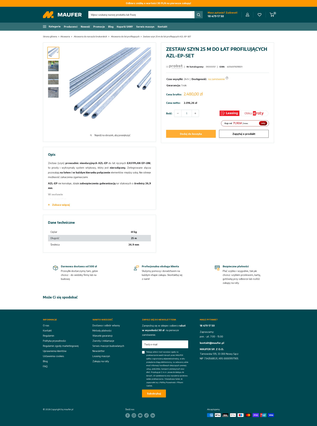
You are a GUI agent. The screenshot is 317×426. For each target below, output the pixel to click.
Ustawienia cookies (53, 356)
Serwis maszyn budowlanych (108, 345)
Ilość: (169, 113)
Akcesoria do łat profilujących (125, 36)
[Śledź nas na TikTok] (146, 415)
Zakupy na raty (100, 361)
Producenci (70, 26)
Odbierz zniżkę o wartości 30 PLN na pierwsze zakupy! (158, 3)
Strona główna (50, 36)
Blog (110, 26)
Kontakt (162, 26)
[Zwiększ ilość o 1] (195, 113)
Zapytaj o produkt (243, 133)
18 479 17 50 (216, 16)
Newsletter (98, 350)
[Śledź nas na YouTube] (140, 415)
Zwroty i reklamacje (103, 340)
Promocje (99, 26)
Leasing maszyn (101, 356)
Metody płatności (101, 330)
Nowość (85, 26)
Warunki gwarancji (102, 335)
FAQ (45, 366)
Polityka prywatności (54, 340)
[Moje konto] (247, 14)
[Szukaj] (198, 14)
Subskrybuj (154, 393)
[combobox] (141, 14)
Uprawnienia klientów (55, 350)
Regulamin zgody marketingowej (61, 345)
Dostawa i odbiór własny (106, 325)
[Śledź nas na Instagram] (134, 415)
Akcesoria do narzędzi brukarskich (90, 36)
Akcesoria (65, 36)
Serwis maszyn (145, 26)
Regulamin (48, 335)
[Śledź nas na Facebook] (127, 415)
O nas (46, 325)
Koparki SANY (125, 26)
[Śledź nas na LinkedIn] (152, 415)
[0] (272, 14)
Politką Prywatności (168, 382)
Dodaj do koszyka (191, 133)
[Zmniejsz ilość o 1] (177, 113)
